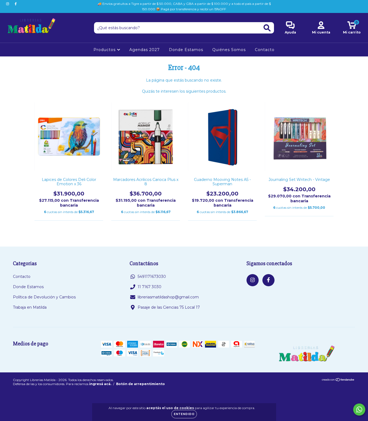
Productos (105, 49)
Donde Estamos (186, 49)
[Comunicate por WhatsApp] (359, 409)
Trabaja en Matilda (30, 307)
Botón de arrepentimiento (140, 384)
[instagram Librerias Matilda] (8, 3)
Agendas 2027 (144, 49)
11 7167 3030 (149, 286)
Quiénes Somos (229, 49)
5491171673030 (152, 276)
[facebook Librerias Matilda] (15, 3)
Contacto (265, 49)
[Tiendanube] (338, 380)
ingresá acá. (100, 384)
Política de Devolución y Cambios (44, 297)
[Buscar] (267, 28)
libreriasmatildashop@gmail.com (168, 297)
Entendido (184, 414)
